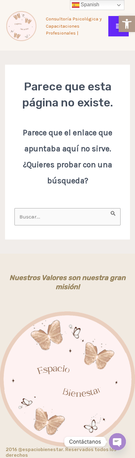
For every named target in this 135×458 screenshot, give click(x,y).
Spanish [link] (89, 4)
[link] (127, 24)
